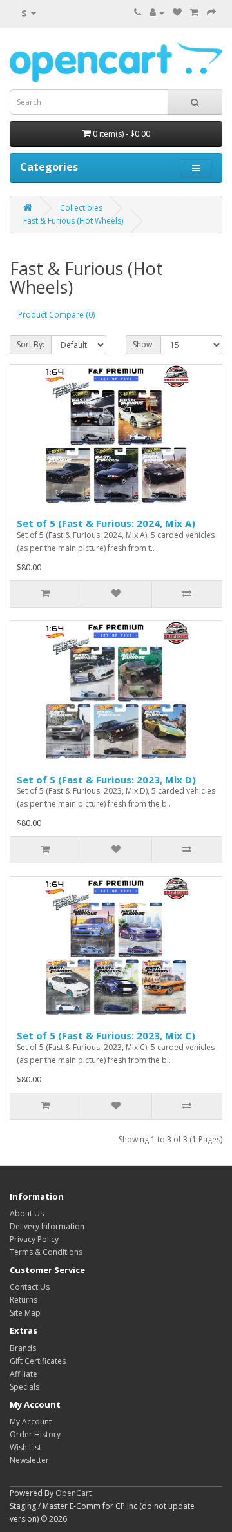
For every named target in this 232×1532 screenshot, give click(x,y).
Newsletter (29, 1460)
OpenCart (73, 1493)
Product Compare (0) (56, 314)
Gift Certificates (38, 1360)
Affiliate (23, 1373)
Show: (143, 344)
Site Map (25, 1312)
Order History (35, 1434)
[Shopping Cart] (194, 12)
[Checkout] (211, 12)
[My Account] (157, 12)
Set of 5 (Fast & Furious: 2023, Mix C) (106, 1035)
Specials (24, 1386)
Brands (23, 1348)
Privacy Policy (34, 1239)
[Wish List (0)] (177, 12)
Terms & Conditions (46, 1252)
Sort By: (30, 344)
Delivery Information (47, 1226)
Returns (23, 1299)
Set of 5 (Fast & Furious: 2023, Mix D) (106, 779)
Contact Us (30, 1286)
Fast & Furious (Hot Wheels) (73, 220)
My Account (31, 1421)
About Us (27, 1213)
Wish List (25, 1447)
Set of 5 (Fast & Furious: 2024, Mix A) (106, 523)
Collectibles (81, 207)
